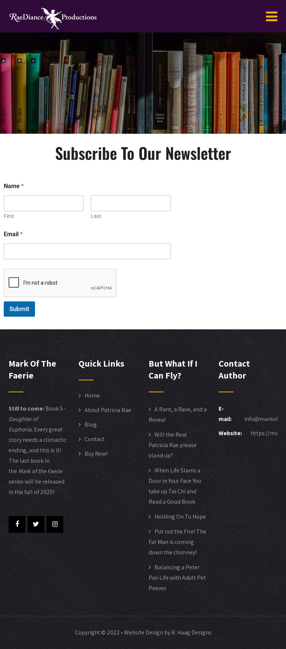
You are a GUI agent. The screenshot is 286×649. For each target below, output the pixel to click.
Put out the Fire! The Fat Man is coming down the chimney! (177, 542)
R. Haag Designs (191, 632)
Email (13, 234)
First (9, 216)
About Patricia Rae (108, 410)
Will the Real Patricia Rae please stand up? (173, 445)
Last (96, 216)
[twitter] (36, 524)
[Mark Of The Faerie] (53, 18)
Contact (95, 439)
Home (92, 395)
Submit (19, 309)
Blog (91, 424)
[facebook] (17, 524)
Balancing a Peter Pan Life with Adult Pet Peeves (177, 577)
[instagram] (55, 524)
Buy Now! (96, 454)
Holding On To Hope (180, 516)
